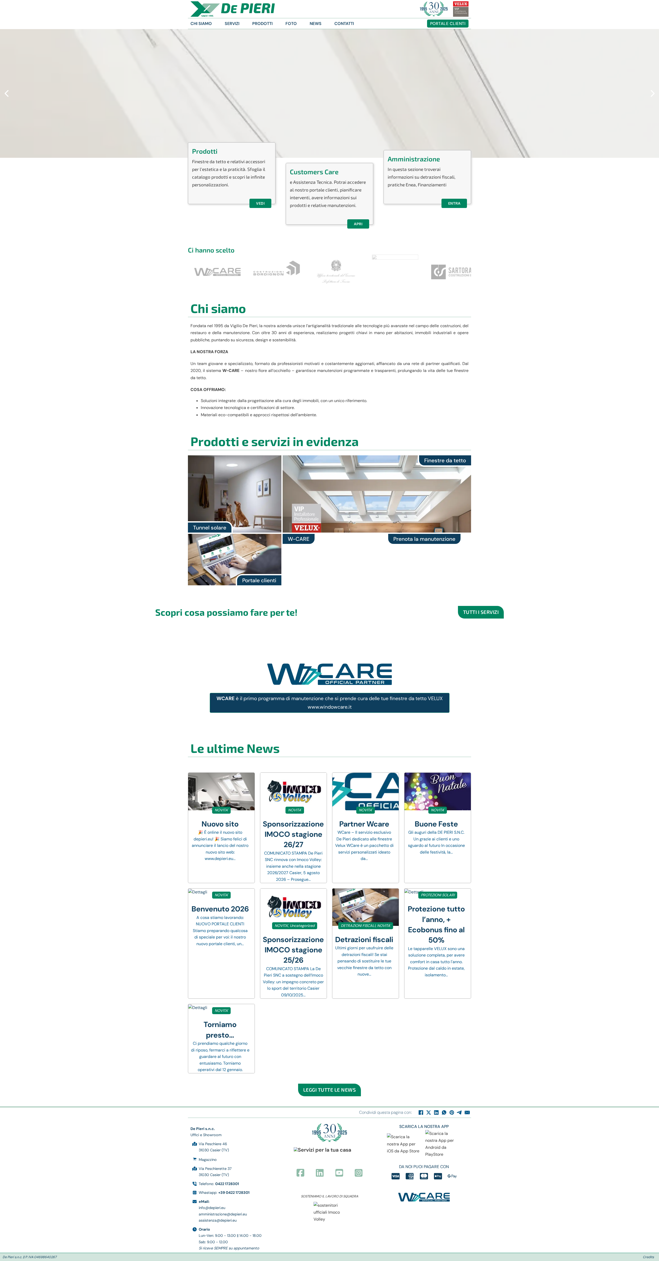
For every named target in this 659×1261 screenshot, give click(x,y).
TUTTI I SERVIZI (481, 612)
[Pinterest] (452, 1112)
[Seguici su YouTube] (339, 1173)
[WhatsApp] (444, 1112)
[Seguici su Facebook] (300, 1173)
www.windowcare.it (330, 707)
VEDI (260, 203)
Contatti (344, 23)
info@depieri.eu (212, 1207)
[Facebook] (421, 1112)
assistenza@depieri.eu (218, 1220)
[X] (428, 1112)
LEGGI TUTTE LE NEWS (329, 1090)
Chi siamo (201, 23)
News (316, 23)
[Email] (467, 1112)
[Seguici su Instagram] (358, 1173)
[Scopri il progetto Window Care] (424, 1197)
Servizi (232, 23)
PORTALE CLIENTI (448, 23)
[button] (6, 93)
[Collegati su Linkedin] (320, 1173)
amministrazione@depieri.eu (223, 1214)
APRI (358, 224)
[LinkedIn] (436, 1112)
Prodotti (262, 23)
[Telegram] (459, 1112)
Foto (291, 23)
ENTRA (454, 203)
